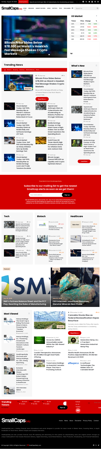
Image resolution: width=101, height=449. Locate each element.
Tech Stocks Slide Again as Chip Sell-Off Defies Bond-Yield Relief (23, 255)
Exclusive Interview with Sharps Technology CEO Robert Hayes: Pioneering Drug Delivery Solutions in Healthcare (22, 375)
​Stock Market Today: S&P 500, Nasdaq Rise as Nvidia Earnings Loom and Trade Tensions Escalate (23, 162)
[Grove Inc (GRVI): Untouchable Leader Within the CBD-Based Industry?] (39, 340)
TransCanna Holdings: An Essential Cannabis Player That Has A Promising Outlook (55, 366)
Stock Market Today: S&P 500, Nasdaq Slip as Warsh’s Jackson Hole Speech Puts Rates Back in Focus (24, 111)
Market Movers (40, 8)
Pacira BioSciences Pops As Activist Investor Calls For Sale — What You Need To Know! (56, 258)
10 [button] (63, 54)
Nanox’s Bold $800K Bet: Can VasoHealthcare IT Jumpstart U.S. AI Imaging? (88, 258)
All (5, 69)
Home (25, 8)
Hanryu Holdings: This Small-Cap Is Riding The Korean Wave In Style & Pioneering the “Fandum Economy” (22, 325)
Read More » (42, 99)
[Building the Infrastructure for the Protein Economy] (42, 227)
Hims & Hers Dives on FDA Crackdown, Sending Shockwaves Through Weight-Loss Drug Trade (89, 229)
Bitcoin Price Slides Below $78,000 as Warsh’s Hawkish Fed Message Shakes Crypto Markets (26, 48)
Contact (96, 420)
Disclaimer (67, 8)
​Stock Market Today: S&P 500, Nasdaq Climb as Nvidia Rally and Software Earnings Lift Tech (23, 128)
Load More (84, 161)
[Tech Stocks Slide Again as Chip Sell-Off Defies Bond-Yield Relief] (9, 255)
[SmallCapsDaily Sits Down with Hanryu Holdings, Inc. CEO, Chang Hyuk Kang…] (9, 357)
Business (22, 69)
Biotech (54, 8)
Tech (60, 8)
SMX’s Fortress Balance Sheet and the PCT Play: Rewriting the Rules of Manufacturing (24, 302)
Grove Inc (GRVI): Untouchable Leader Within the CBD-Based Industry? (55, 343)
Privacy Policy (87, 420)
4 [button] (53, 54)
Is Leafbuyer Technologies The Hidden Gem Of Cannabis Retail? (87, 366)
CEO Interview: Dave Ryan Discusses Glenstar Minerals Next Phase (71, 302)
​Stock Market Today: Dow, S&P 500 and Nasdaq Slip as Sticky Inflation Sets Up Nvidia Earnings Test (24, 145)
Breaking (31, 8)
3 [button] (52, 54)
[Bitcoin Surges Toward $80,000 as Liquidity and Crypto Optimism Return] (41, 157)
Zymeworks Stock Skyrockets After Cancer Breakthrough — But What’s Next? (56, 242)
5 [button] (55, 54)
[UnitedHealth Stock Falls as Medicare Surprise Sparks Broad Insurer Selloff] (76, 241)
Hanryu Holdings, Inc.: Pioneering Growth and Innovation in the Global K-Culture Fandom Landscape (22, 343)
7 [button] (58, 54)
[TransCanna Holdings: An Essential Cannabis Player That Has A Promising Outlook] (39, 363)
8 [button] (60, 54)
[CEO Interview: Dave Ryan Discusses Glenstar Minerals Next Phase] (75, 287)
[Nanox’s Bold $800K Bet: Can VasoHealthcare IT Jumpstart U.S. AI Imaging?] (76, 255)
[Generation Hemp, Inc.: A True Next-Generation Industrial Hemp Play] (73, 340)
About (71, 420)
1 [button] (49, 54)
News (48, 8)
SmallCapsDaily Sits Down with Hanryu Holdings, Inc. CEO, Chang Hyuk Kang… (22, 358)
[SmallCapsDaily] (12, 8)
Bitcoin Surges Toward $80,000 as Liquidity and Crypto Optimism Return (56, 160)
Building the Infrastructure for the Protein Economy (56, 227)
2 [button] (50, 54)
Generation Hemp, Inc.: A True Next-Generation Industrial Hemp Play (89, 343)
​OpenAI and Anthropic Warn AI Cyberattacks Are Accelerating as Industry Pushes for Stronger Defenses (62, 2)
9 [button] (61, 54)
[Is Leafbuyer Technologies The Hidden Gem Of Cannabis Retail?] (73, 363)
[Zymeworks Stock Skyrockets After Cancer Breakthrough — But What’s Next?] (42, 241)
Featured (6, 269)
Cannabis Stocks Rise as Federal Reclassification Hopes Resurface (83, 318)
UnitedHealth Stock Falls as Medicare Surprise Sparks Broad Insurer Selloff (89, 242)
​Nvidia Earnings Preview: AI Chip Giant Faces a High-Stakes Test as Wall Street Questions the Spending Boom (56, 128)
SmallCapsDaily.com (35, 445)
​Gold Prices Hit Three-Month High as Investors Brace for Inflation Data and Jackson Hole (55, 144)
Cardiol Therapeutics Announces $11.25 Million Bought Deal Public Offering (47, 354)
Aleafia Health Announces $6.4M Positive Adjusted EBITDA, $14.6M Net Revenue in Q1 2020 (82, 354)
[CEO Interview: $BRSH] (9, 390)
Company (56, 269)
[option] (34, 37)
